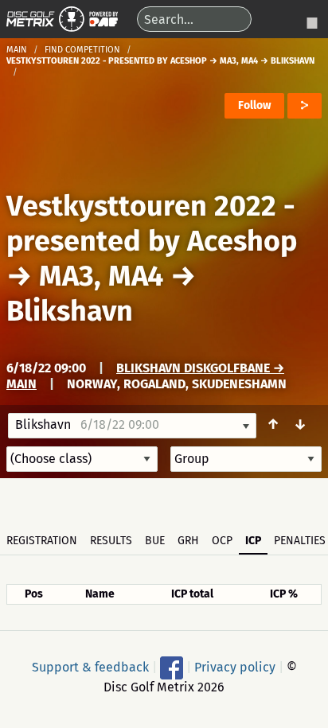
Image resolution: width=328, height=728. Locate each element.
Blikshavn (69, 311)
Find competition (82, 50)
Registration (41, 540)
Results (111, 540)
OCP (222, 540)
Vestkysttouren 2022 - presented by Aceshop (151, 224)
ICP (253, 540)
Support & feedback (90, 667)
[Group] (246, 459)
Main (16, 50)
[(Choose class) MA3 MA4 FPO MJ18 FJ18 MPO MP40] (82, 459)
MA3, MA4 (101, 276)
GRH (188, 540)
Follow (254, 105)
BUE (155, 540)
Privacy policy (234, 667)
